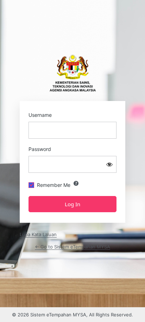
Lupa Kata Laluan (38, 234)
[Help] (76, 183)
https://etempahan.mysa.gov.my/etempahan (72, 74)
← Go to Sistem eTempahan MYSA (72, 247)
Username (40, 115)
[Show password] (109, 164)
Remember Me (53, 185)
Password (40, 149)
